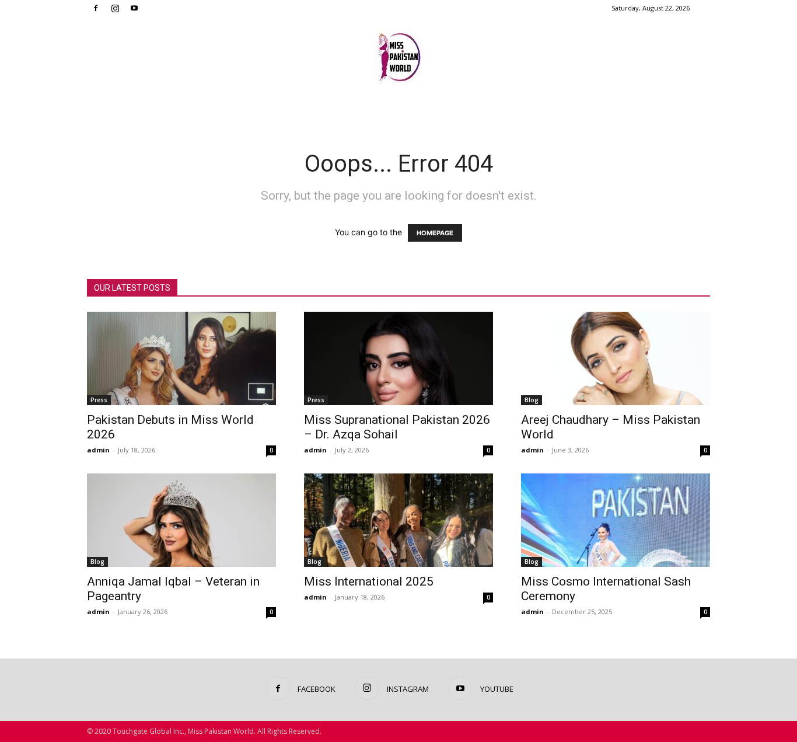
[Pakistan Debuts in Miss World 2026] (181, 358)
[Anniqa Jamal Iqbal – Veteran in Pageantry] (181, 520)
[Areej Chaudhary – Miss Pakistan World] (615, 358)
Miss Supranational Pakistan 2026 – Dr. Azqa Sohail (397, 427)
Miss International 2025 (369, 581)
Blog (532, 400)
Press (98, 400)
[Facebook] (95, 8)
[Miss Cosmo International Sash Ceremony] (615, 520)
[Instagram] (115, 8)
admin (98, 449)
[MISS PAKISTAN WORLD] (398, 55)
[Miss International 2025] (398, 520)
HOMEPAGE (435, 233)
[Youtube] (134, 8)
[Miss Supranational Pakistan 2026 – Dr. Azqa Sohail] (398, 358)
